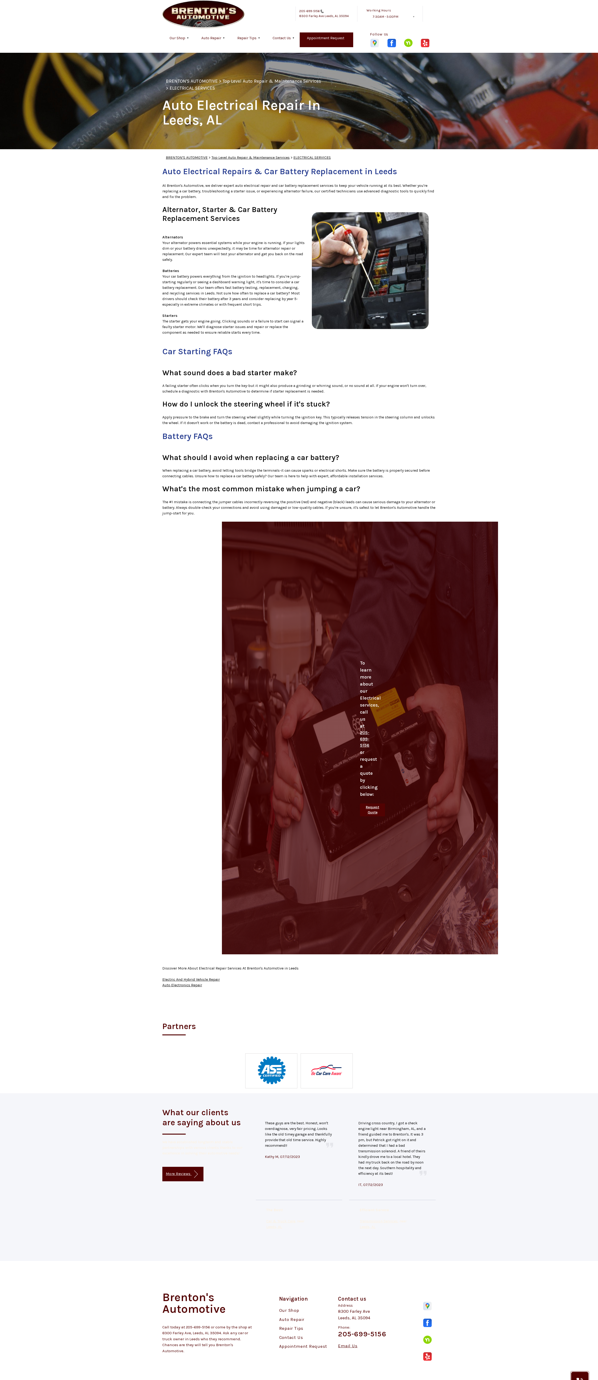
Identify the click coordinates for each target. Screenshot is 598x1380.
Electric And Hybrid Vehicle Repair (191, 979)
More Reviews (179, 1173)
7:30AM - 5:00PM (385, 17)
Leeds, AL (274, 1226)
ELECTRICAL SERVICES (192, 88)
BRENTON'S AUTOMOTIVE (192, 81)
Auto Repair (211, 38)
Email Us (347, 1346)
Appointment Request (325, 38)
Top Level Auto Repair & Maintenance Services (272, 81)
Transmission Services (379, 1221)
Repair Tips (246, 38)
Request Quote (372, 810)
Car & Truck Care (280, 1221)
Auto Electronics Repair (182, 985)
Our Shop (177, 38)
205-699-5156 (309, 11)
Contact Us (282, 38)
